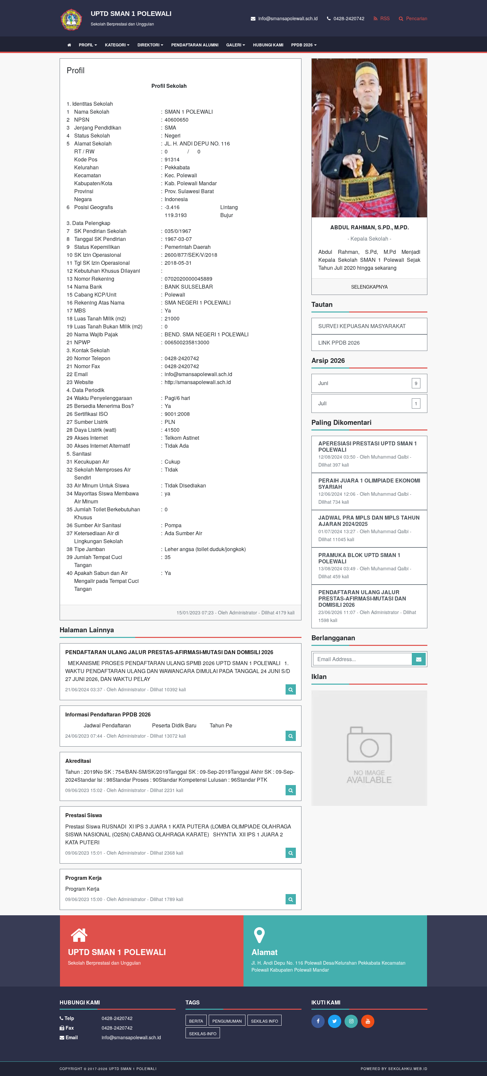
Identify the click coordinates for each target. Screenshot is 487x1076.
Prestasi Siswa (83, 815)
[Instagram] (353, 1021)
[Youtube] (369, 1021)
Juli (367, 403)
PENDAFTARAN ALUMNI (194, 45)
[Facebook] (319, 1021)
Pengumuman (227, 1021)
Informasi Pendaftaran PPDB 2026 (108, 714)
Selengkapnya (369, 286)
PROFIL (86, 45)
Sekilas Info (264, 1021)
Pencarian (416, 18)
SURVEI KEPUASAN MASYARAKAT (362, 326)
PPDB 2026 (302, 45)
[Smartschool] (369, 748)
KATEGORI (115, 45)
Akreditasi (78, 761)
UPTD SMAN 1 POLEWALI (132, 1068)
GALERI (233, 45)
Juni (367, 383)
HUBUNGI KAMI (268, 45)
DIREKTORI (148, 45)
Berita (196, 1021)
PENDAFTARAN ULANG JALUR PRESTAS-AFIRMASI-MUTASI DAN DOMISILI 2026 (169, 652)
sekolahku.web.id (407, 1068)
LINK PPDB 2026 (339, 342)
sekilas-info (202, 1033)
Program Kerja (83, 877)
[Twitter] (336, 1021)
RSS (384, 18)
